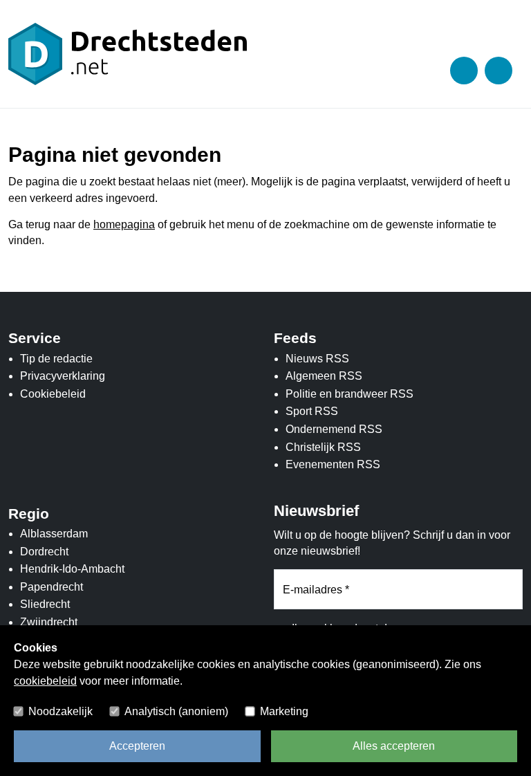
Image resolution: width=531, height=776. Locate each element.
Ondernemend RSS (334, 429)
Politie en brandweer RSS (349, 394)
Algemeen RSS (324, 376)
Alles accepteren (394, 746)
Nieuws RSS (317, 358)
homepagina (124, 224)
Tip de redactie (56, 358)
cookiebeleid (45, 681)
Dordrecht (44, 551)
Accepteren (137, 746)
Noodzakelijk (60, 711)
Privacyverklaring (62, 376)
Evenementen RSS (333, 464)
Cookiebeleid (53, 394)
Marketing (284, 711)
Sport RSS (312, 411)
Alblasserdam (54, 533)
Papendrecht (51, 587)
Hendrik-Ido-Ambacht (72, 569)
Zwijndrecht (48, 622)
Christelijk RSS (323, 447)
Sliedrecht (45, 604)
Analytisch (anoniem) (176, 711)
